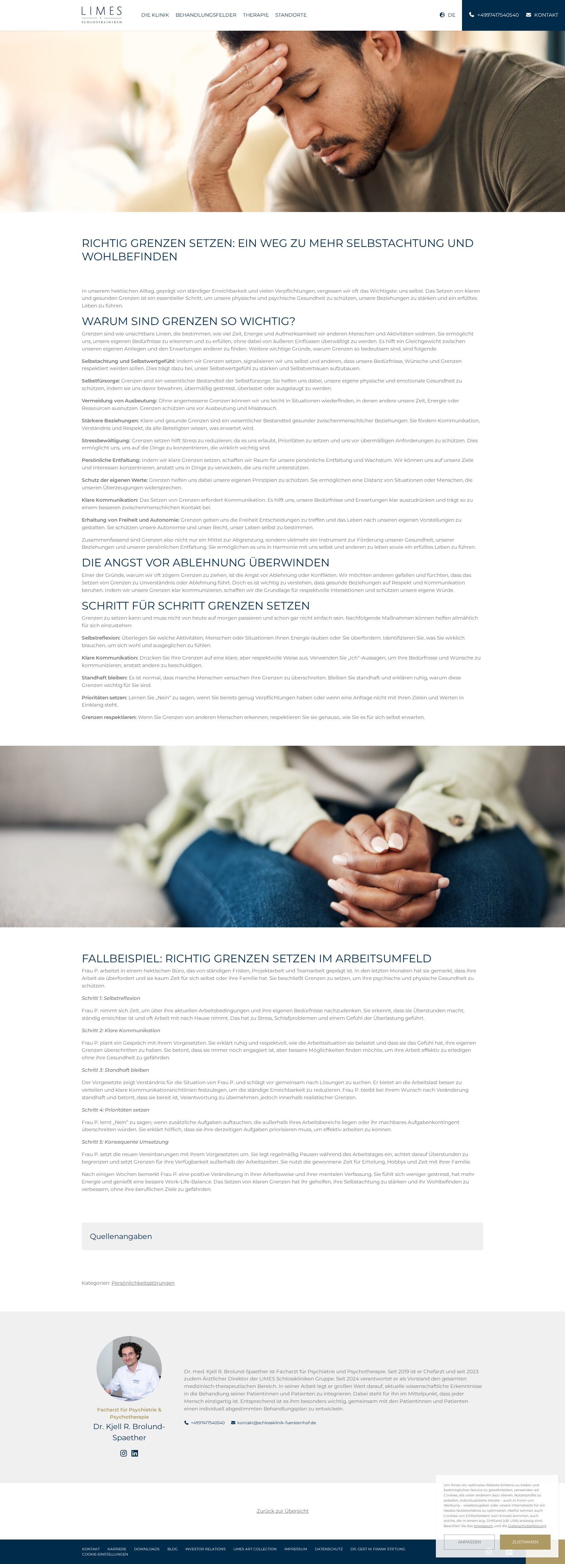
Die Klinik (155, 15)
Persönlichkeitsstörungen (143, 1283)
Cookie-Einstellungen (105, 1554)
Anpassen (469, 1542)
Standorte (291, 15)
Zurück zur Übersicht (283, 1511)
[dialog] (497, 1516)
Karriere (117, 1549)
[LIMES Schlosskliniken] (102, 15)
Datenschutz (329, 1549)
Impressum (295, 1549)
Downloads (147, 1549)
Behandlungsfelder (206, 15)
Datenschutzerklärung (527, 1526)
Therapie (256, 15)
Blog (172, 1549)
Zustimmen (525, 1542)
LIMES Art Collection (255, 1549)
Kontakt (91, 1549)
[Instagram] (123, 1453)
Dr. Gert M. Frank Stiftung (378, 1549)
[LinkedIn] (134, 1453)
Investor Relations (205, 1549)
